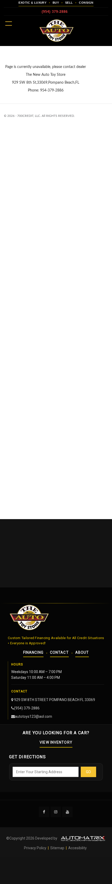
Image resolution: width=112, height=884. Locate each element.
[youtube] (67, 811)
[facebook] (44, 811)
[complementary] (96, 868)
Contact (59, 652)
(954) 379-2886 (55, 12)
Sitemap (57, 848)
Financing (33, 652)
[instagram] (56, 811)
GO (88, 772)
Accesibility (77, 848)
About (82, 652)
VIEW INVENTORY (56, 742)
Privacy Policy (35, 848)
